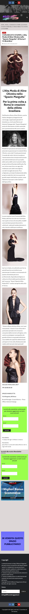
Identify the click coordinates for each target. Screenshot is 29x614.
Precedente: (12, 438)
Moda (4, 32)
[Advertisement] (14, 516)
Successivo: (14, 444)
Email (5, 423)
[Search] (27, 17)
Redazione (5, 43)
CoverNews (23, 609)
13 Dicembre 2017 (13, 43)
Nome (4, 416)
